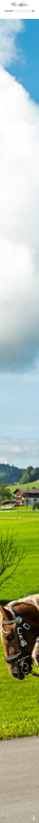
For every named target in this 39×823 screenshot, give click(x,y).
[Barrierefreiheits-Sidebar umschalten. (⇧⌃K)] (34, 818)
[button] (19, 10)
